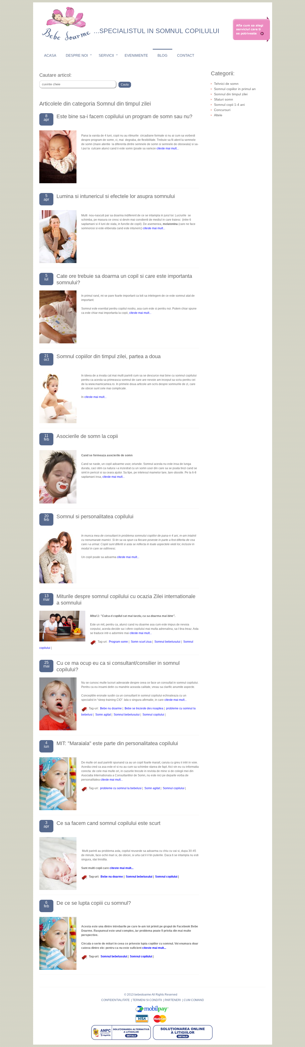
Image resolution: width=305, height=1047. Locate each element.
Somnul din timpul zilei (231, 94)
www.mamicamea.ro (101, 384)
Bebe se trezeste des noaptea (144, 708)
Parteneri (173, 1000)
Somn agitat (103, 714)
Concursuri (222, 110)
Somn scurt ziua (141, 641)
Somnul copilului (153, 714)
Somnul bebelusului (167, 641)
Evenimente (136, 55)
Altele (218, 115)
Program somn (118, 641)
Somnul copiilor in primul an (235, 89)
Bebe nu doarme (111, 708)
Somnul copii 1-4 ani (229, 105)
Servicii (106, 55)
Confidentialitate (115, 1000)
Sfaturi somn (223, 99)
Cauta (125, 84)
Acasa (50, 55)
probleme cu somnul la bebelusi (121, 788)
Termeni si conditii (147, 1000)
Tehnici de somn (226, 84)
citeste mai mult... (168, 148)
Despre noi (77, 55)
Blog (163, 55)
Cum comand (194, 1000)
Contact (185, 55)
